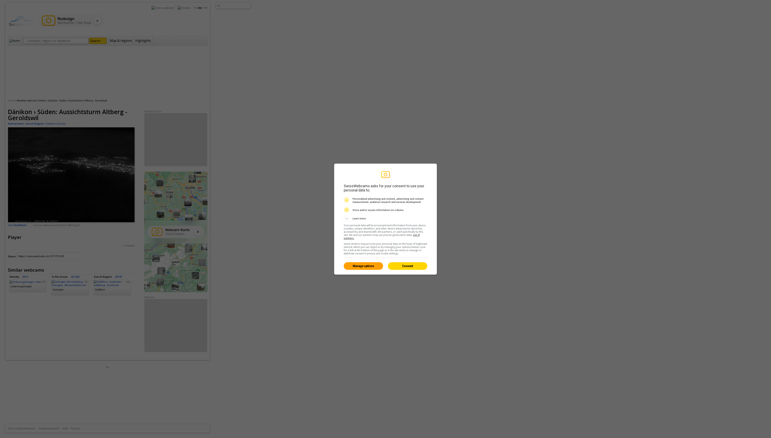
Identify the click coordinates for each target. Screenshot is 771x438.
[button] (385, 218)
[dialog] (385, 219)
